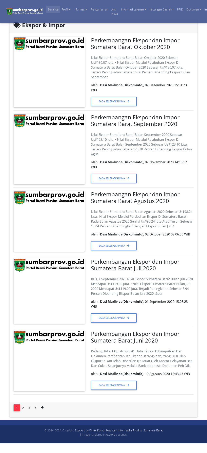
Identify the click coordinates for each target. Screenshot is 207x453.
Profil (65, 9)
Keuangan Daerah (160, 9)
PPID (180, 9)
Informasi (79, 9)
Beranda (53, 9)
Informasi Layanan (132, 9)
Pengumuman (99, 9)
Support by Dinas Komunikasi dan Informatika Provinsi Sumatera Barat (119, 430)
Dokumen (192, 9)
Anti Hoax (114, 11)
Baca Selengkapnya (112, 101)
